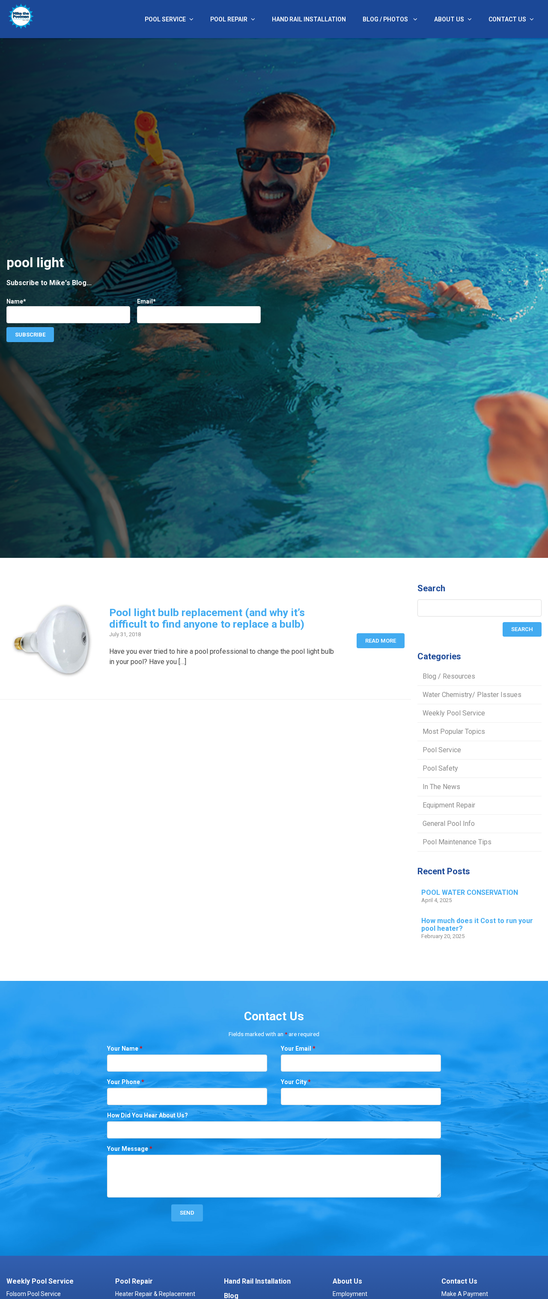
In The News (441, 787)
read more (380, 641)
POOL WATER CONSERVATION (469, 893)
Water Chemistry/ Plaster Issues (472, 695)
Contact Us (507, 19)
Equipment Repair (449, 805)
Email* (146, 301)
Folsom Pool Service (33, 1293)
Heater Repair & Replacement (155, 1293)
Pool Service (165, 19)
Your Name (125, 1048)
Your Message (129, 1148)
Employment (350, 1293)
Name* (16, 301)
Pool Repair (228, 19)
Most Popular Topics (454, 731)
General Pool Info (449, 823)
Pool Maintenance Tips (457, 842)
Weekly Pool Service (454, 713)
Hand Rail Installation (309, 19)
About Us (449, 19)
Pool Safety (440, 768)
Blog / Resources (449, 676)
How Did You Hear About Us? (147, 1115)
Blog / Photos (386, 19)
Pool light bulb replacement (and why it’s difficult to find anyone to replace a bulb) (207, 618)
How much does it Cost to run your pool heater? (477, 925)
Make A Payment (464, 1293)
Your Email (298, 1048)
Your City (296, 1082)
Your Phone (125, 1082)
